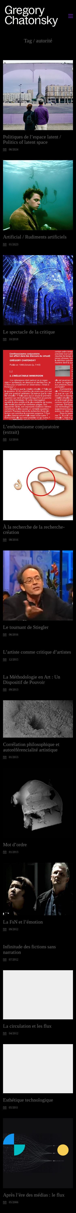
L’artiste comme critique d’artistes (37, 652)
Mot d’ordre (15, 844)
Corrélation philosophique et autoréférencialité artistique (31, 747)
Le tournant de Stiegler (25, 627)
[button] (70, 16)
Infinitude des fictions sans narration (29, 949)
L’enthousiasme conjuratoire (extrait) (31, 429)
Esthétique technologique (28, 1100)
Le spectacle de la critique (29, 332)
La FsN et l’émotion (23, 922)
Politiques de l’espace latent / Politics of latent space (32, 139)
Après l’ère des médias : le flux (33, 1195)
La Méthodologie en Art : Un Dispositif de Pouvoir (31, 679)
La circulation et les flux (27, 1026)
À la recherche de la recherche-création (34, 529)
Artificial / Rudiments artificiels (34, 237)
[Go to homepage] (32, 16)
